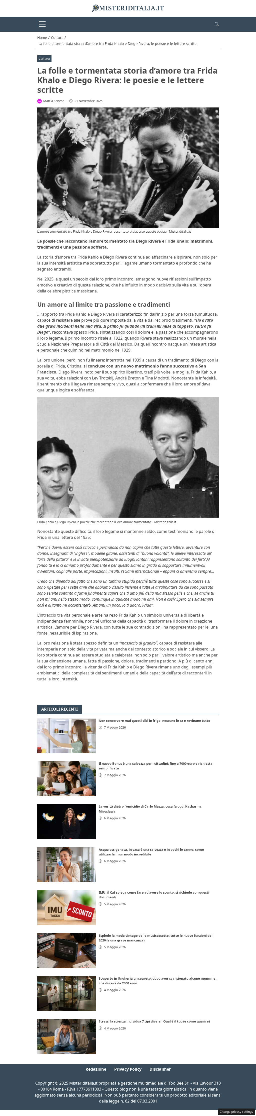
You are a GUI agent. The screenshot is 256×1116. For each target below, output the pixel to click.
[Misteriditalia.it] (128, 8)
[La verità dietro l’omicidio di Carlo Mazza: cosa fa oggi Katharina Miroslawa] (66, 821)
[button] (217, 24)
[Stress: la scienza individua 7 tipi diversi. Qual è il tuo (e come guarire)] (66, 1036)
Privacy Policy (128, 1069)
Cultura (44, 58)
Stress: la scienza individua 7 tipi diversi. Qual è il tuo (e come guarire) (154, 1021)
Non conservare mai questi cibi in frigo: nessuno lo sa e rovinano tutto (154, 720)
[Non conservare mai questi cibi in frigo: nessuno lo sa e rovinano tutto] (66, 735)
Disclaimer (160, 1069)
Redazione (96, 1069)
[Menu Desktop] (42, 24)
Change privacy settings (236, 1112)
